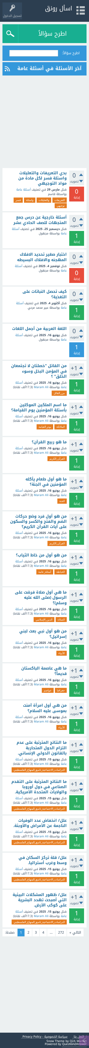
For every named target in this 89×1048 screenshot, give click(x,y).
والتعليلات (44, 200)
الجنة (62, 500)
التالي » (75, 932)
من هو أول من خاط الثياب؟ (41, 555)
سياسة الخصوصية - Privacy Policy (44, 1036)
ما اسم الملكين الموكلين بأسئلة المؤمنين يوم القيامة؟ (39, 407)
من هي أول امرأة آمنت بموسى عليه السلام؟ (45, 708)
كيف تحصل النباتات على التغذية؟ (44, 294)
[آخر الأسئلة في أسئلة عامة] (7, 69)
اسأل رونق (58, 8)
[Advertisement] (44, 121)
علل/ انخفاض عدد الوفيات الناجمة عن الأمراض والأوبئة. (40, 823)
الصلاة (61, 619)
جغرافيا (61, 690)
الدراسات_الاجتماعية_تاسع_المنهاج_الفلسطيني (39, 769)
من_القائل (59, 393)
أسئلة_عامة (44, 571)
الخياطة (60, 571)
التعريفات (59, 200)
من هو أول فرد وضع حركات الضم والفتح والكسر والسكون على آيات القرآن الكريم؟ (38, 522)
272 (61, 932)
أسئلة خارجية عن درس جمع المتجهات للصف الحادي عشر (40, 220)
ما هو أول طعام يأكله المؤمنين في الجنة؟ (46, 481)
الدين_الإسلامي (44, 619)
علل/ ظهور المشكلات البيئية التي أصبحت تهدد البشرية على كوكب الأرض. (40, 900)
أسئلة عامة (23, 189)
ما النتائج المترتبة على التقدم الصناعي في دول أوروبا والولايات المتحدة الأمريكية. (39, 787)
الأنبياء (61, 653)
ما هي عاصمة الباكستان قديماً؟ (44, 671)
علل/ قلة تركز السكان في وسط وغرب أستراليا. (43, 860)
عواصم (48, 690)
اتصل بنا (79, 1036)
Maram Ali (41, 387)
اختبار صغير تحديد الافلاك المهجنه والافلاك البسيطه (42, 257)
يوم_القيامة (45, 426)
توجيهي (61, 205)
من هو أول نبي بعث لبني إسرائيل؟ (43, 633)
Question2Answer (74, 1044)
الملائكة (60, 426)
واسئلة (29, 200)
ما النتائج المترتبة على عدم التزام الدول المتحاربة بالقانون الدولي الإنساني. (42, 748)
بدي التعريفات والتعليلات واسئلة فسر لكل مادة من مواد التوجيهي (42, 178)
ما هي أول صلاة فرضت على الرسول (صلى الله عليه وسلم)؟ (41, 598)
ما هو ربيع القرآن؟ (49, 442)
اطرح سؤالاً (52, 33)
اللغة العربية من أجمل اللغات (39, 328)
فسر (18, 200)
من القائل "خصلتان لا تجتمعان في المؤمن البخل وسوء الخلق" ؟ (39, 371)
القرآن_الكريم (57, 458)
